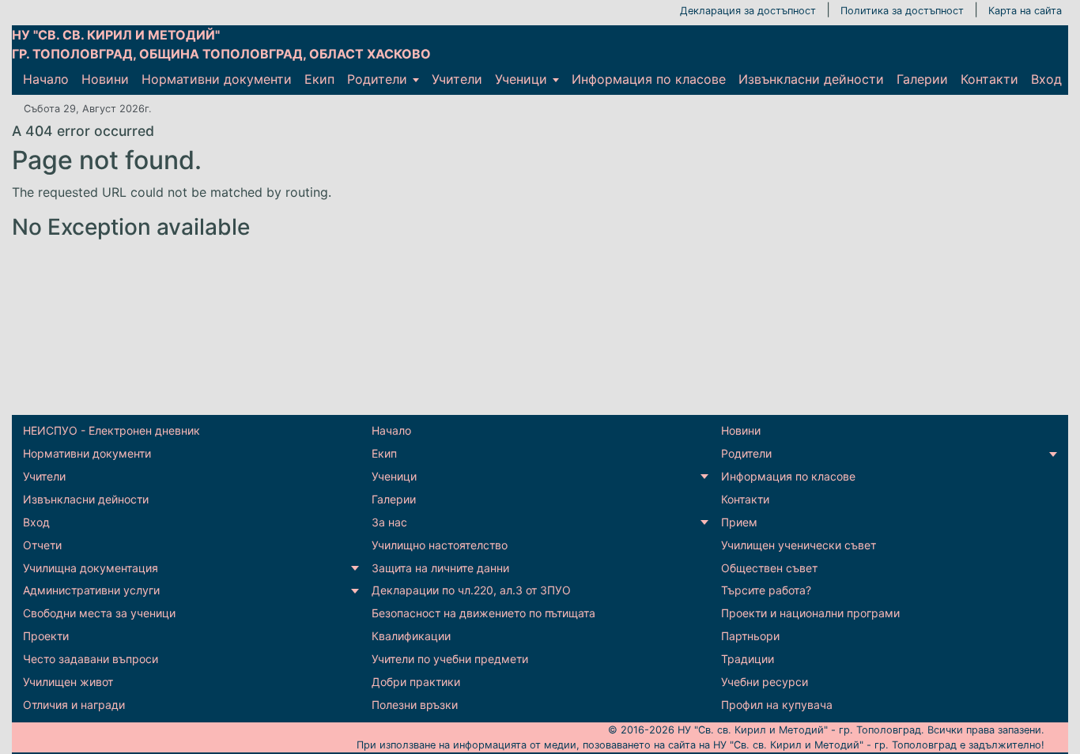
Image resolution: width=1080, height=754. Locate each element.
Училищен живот (68, 681)
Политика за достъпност (902, 11)
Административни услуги (91, 590)
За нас (389, 522)
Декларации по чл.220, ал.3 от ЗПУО (471, 590)
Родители (377, 79)
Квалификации (411, 636)
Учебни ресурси (764, 681)
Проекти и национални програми (810, 613)
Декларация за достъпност (748, 11)
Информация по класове (649, 79)
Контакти (989, 79)
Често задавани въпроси (90, 658)
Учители (457, 79)
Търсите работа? (766, 590)
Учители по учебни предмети (450, 658)
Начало (46, 79)
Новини (105, 79)
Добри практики (416, 681)
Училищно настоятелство (440, 545)
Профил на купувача (777, 704)
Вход (1046, 79)
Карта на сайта (1025, 11)
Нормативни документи (217, 79)
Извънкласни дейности (811, 79)
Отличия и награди (74, 704)
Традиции (747, 658)
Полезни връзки (415, 704)
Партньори (750, 636)
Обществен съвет (769, 568)
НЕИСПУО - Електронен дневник (111, 430)
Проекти (46, 636)
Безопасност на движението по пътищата (483, 613)
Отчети (42, 545)
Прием (739, 522)
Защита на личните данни (440, 568)
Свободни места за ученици (99, 613)
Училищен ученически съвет (798, 545)
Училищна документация (90, 568)
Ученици (521, 79)
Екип (319, 79)
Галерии (922, 79)
